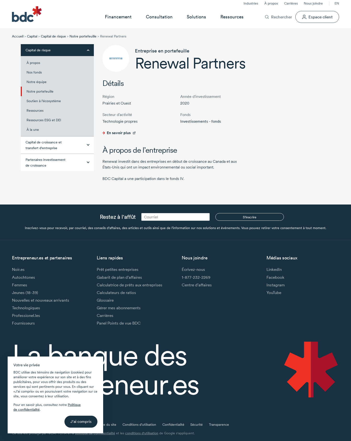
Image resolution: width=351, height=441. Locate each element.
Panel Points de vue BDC (119, 323)
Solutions (196, 17)
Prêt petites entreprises (117, 269)
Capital (32, 36)
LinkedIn (274, 269)
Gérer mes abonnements (119, 307)
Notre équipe (37, 82)
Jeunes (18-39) (25, 292)
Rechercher (281, 16)
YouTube (273, 292)
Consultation (159, 17)
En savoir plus (119, 133)
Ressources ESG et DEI (44, 120)
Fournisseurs (23, 323)
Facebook (275, 277)
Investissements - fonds (200, 121)
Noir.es (18, 269)
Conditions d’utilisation (139, 424)
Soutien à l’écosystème (44, 101)
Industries (251, 3)
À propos (271, 3)
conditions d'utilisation (141, 433)
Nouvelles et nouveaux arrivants (40, 300)
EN (337, 3)
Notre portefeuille (82, 36)
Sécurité (196, 424)
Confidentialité (173, 424)
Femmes (19, 284)
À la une (33, 129)
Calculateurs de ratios (116, 292)
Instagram (275, 284)
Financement (118, 17)
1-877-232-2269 (196, 277)
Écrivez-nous (193, 269)
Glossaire (105, 300)
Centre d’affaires (197, 284)
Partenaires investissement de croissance (45, 162)
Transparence (219, 424)
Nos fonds (34, 72)
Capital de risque (53, 36)
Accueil (17, 36)
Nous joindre (313, 3)
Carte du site (106, 424)
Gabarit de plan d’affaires (119, 277)
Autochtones (23, 277)
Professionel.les (26, 315)
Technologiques (26, 307)
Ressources (232, 17)
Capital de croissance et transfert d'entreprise (44, 145)
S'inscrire (249, 217)
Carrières (291, 3)
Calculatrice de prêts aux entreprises (129, 284)
